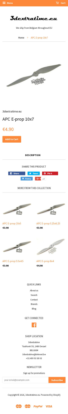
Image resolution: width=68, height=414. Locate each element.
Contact (34, 299)
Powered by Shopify (50, 395)
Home (21, 37)
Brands (34, 304)
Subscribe (57, 380)
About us (34, 290)
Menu (9, 2)
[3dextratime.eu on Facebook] (34, 324)
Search (34, 295)
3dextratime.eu (32, 395)
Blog (34, 308)
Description (32, 155)
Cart (63, 2)
